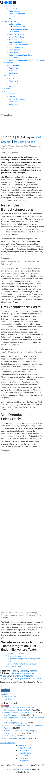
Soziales (23, 670)
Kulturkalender (15, 11)
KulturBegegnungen (17, 14)
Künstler (12, 96)
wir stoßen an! (10, 21)
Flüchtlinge (17, 676)
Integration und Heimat (14, 653)
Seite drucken (24, 141)
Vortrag (33, 670)
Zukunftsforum (19, 26)
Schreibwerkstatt (16, 47)
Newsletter (24, 750)
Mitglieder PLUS (24, 748)
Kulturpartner (24, 745)
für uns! (7, 89)
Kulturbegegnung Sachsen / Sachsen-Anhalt (27, 60)
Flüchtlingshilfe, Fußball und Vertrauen (21, 664)
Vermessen (8, 736)
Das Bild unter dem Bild (14, 715)
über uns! (8, 76)
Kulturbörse (13, 68)
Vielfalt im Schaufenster (18, 45)
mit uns (7, 91)
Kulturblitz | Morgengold (14, 723)
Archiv (11, 19)
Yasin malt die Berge (13, 656)
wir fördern (9, 63)
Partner (12, 94)
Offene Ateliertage (16, 37)
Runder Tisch (14, 39)
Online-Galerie (14, 65)
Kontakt (12, 86)
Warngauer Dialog (20, 29)
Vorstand (12, 78)
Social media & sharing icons (17, 769)
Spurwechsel (14, 32)
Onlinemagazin (15, 8)
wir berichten (9, 6)
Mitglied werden (24, 753)
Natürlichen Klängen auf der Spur (18, 712)
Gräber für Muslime (13, 666)
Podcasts (12, 16)
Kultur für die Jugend (17, 34)
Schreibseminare (15, 50)
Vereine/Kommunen (17, 99)
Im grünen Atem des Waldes (15, 738)
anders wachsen (15, 24)
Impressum (24, 761)
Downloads (13, 83)
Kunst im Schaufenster (18, 42)
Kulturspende (14, 52)
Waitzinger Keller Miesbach (26, 678)
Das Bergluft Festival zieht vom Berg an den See (24, 718)
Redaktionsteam (15, 81)
